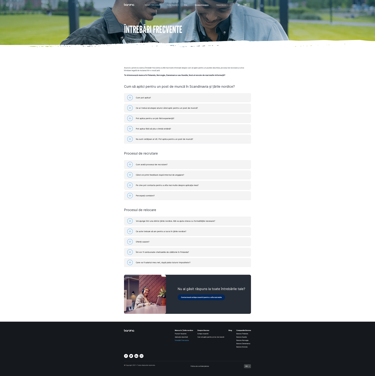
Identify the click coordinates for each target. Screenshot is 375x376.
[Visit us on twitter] (131, 356)
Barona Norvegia (242, 340)
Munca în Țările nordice (152, 5)
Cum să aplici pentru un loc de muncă (210, 337)
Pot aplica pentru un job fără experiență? (155, 118)
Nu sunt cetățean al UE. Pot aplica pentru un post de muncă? (164, 139)
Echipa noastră (202, 334)
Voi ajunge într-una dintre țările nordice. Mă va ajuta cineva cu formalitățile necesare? (175, 221)
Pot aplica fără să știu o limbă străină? (153, 129)
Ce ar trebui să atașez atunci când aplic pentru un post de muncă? (167, 108)
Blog (185, 5)
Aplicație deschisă (181, 337)
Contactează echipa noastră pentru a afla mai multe (201, 297)
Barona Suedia (241, 337)
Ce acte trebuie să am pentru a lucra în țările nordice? (161, 231)
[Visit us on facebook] (126, 356)
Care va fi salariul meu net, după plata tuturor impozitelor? (163, 262)
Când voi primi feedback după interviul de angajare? (160, 175)
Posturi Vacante (172, 5)
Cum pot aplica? (143, 97)
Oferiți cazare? (142, 242)
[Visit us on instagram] (141, 356)
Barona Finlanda (242, 334)
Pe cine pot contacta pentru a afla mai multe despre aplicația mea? (167, 185)
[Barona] (129, 5)
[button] (238, 5)
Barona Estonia (241, 347)
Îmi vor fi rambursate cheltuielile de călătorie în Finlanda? (162, 252)
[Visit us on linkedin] (136, 356)
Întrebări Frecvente (202, 5)
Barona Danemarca (243, 344)
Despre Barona (221, 5)
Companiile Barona (243, 330)
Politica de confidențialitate (200, 366)
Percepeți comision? (145, 195)
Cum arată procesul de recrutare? (151, 164)
